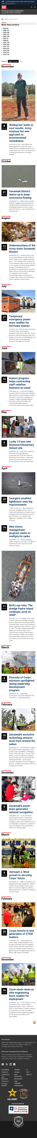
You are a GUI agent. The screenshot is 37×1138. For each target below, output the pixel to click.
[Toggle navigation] (34, 7)
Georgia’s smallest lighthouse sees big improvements (20, 501)
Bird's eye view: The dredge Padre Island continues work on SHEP (21, 610)
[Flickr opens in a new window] (14, 1064)
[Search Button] (31, 7)
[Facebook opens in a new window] (3, 1064)
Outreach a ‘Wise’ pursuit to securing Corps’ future (20, 875)
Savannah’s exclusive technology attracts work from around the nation (22, 739)
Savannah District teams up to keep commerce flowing (20, 194)
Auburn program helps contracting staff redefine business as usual (19, 383)
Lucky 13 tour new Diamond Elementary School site (21, 445)
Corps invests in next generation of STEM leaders (21, 934)
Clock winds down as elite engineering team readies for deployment (21, 994)
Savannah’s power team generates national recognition (21, 809)
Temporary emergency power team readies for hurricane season (19, 321)
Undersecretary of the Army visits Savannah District (22, 248)
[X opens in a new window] (7, 1064)
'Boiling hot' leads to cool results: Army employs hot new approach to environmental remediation (21, 133)
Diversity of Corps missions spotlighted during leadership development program (21, 684)
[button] (9, 3)
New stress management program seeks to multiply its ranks (19, 531)
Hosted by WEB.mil (18, 1103)
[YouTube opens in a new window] (11, 1064)
